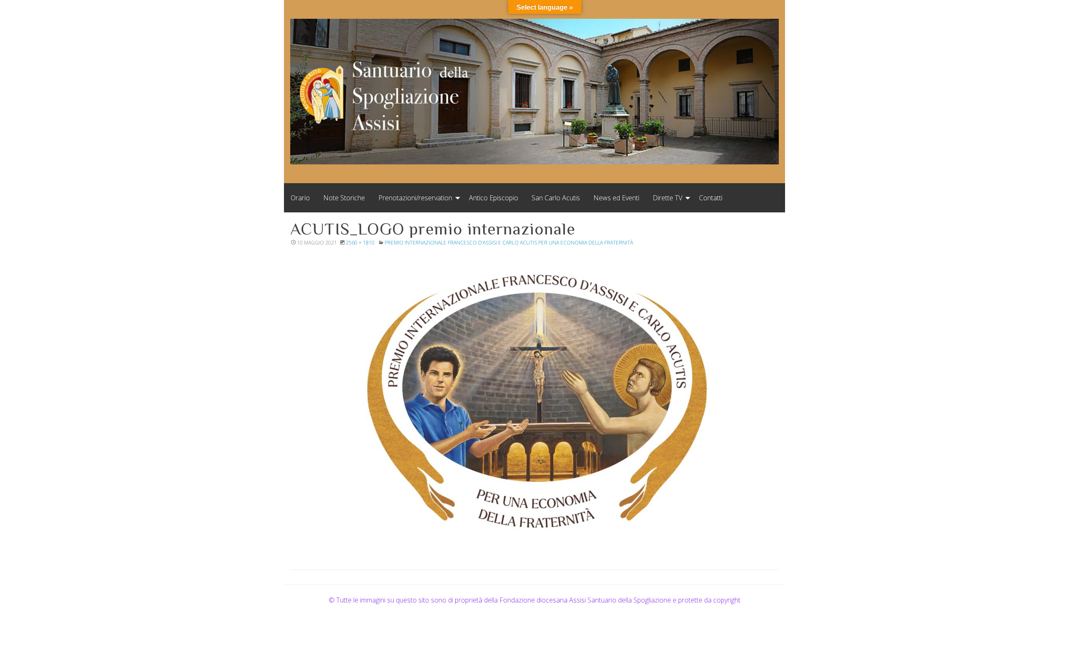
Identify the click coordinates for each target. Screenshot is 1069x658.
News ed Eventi (616, 197)
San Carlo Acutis (556, 197)
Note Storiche (344, 197)
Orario (300, 197)
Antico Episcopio (493, 197)
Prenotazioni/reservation (415, 197)
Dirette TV (667, 197)
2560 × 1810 (360, 242)
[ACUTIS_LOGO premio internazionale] (534, 398)
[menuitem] (300, 197)
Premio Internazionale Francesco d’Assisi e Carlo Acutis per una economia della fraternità (509, 242)
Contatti (710, 197)
